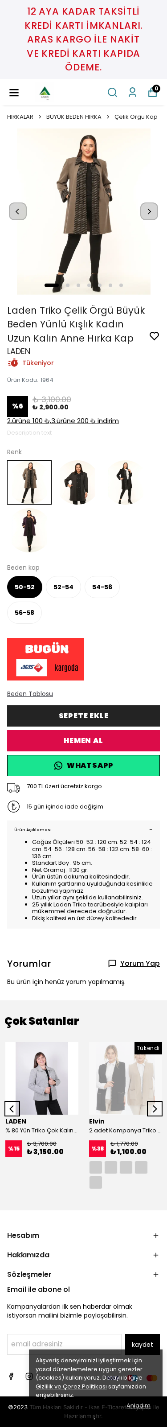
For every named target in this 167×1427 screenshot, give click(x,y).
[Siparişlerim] (132, 92)
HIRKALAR (20, 117)
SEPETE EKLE (84, 716)
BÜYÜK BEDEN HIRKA (74, 117)
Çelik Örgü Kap (136, 117)
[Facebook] (11, 1376)
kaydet (142, 1344)
